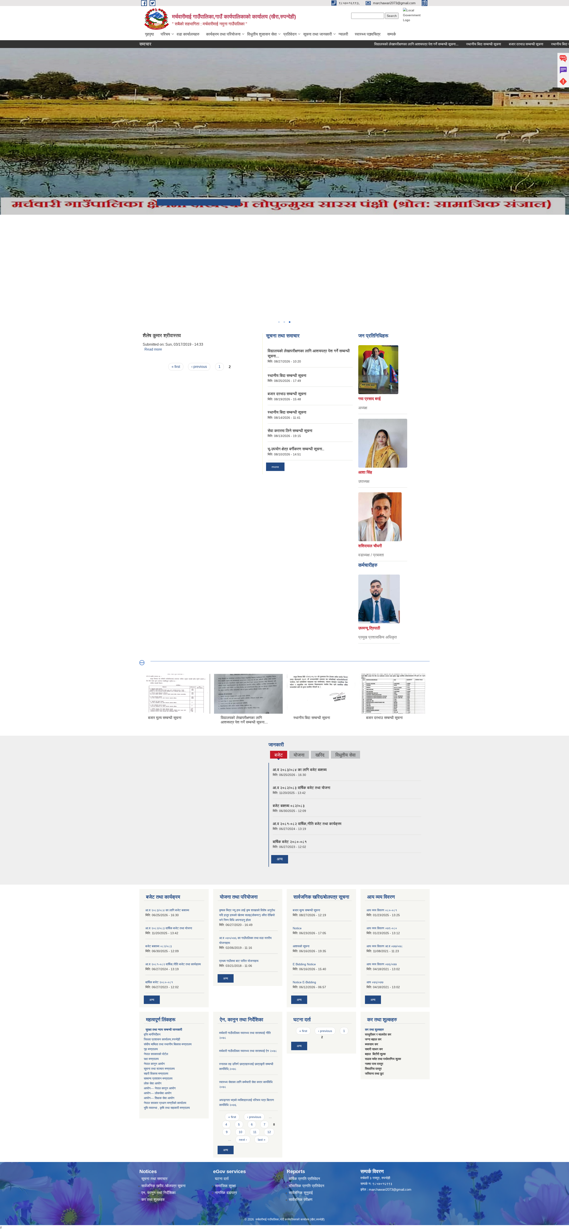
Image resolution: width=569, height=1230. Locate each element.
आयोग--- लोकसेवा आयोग (157, 1093)
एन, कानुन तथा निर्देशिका (158, 1193)
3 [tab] (289, 322)
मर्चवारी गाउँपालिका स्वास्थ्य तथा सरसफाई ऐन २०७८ (248, 1051)
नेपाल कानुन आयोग (154, 1064)
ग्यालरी (343, 34)
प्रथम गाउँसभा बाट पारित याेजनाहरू (238, 961)
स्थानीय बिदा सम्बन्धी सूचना (445, 44)
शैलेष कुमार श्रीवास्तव (162, 335)
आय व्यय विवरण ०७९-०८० (382, 928)
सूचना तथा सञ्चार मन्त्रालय (159, 1068)
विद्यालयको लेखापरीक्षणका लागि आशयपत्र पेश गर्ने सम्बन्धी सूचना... (378, 44)
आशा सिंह (365, 472)
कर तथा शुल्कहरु (374, 1029)
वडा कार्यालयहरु (188, 34)
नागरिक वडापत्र (226, 1193)
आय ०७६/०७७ (375, 982)
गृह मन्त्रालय (151, 1049)
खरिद (320, 754)
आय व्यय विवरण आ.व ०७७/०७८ (385, 946)
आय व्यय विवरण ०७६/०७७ (382, 964)
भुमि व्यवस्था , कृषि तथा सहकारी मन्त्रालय (167, 1108)
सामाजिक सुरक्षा (225, 1186)
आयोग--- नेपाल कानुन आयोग (160, 1088)
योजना (299, 754)
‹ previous (199, 367)
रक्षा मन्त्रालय (151, 1059)
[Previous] (4, 235)
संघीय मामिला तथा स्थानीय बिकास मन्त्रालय (168, 1044)
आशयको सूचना (301, 946)
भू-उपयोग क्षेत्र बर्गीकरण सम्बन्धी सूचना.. (296, 449)
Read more (153, 349)
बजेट (278, 755)
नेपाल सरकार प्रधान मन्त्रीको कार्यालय (165, 1103)
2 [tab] (284, 322)
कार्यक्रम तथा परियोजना (223, 34)
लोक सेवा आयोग (152, 1083)
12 (269, 1132)
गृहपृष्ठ (149, 34)
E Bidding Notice (304, 964)
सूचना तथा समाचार (154, 1179)
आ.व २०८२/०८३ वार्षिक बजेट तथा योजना (301, 788)
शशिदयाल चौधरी (370, 546)
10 (240, 1132)
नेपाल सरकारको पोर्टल (156, 1054)
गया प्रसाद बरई (369, 399)
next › (243, 1139)
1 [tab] (278, 322)
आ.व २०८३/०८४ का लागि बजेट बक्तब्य (300, 770)
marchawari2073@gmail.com (390, 1189)
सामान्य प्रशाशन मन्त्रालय (158, 1078)
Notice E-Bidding (304, 982)
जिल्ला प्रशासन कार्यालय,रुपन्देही (162, 1039)
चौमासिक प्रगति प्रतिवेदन (306, 1186)
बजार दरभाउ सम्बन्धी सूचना (488, 44)
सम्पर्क (391, 34)
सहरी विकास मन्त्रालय (156, 1073)
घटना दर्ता (222, 1179)
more (275, 467)
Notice (297, 928)
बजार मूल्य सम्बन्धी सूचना (306, 910)
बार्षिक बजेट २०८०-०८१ (290, 842)
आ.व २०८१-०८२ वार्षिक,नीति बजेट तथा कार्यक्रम (307, 824)
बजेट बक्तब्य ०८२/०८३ (289, 806)
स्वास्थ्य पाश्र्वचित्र (368, 34)
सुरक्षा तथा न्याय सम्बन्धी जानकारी (163, 1029)
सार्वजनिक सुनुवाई (301, 1193)
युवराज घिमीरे (367, 628)
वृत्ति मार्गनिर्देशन (152, 1034)
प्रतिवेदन (290, 34)
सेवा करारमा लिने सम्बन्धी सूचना (290, 431)
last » (261, 1139)
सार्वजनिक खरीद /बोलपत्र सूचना (163, 1186)
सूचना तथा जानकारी (317, 34)
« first (176, 367)
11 (254, 1132)
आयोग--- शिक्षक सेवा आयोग (159, 1098)
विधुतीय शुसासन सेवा (262, 34)
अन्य (279, 859)
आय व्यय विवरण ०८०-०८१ (382, 910)
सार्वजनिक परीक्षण (300, 1200)
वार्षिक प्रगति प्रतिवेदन (304, 1179)
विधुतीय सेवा (345, 754)
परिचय (165, 34)
